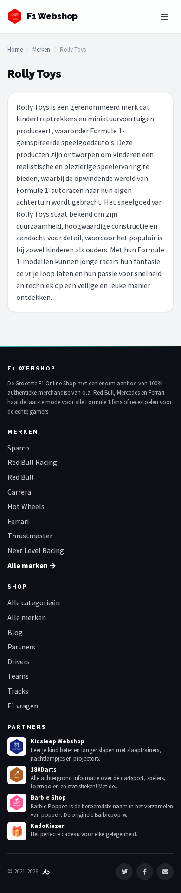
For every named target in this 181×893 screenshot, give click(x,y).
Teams (18, 676)
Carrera (19, 491)
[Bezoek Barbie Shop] (16, 803)
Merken (41, 49)
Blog (15, 632)
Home (15, 49)
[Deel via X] (124, 871)
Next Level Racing (35, 550)
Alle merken (26, 617)
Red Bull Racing (32, 462)
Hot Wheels (26, 506)
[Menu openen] (164, 16)
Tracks (17, 690)
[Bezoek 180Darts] (16, 775)
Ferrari (18, 521)
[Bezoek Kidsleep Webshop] (16, 746)
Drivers (18, 661)
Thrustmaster (29, 535)
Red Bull (20, 477)
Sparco (18, 447)
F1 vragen (22, 705)
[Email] (165, 871)
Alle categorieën (33, 602)
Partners (21, 646)
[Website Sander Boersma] (45, 871)
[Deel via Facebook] (144, 871)
